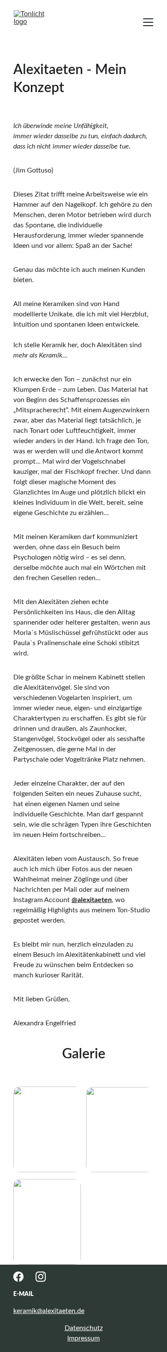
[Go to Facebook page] (18, 1277)
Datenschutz (84, 1328)
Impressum (83, 1338)
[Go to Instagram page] (41, 1277)
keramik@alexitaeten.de (48, 1310)
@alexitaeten (92, 899)
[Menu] (148, 22)
